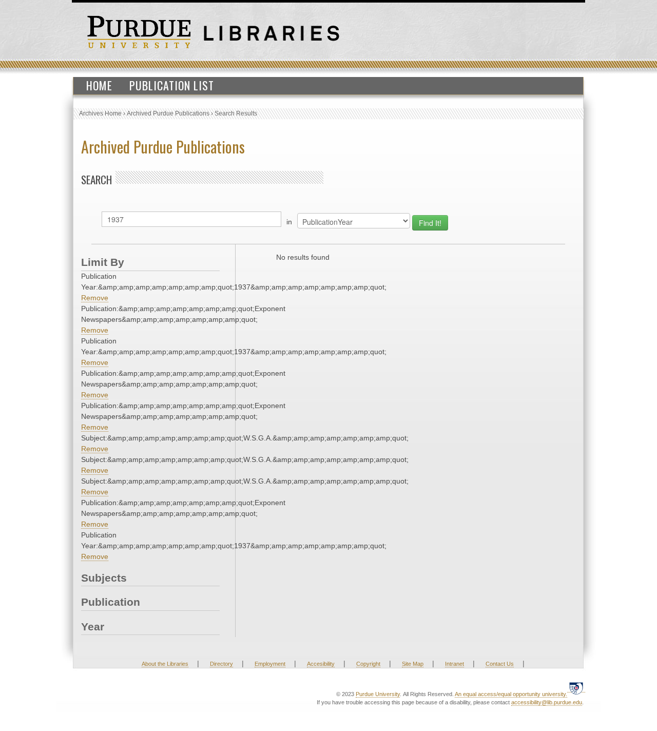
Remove (94, 298)
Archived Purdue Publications (168, 113)
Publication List (171, 85)
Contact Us (500, 664)
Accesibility (321, 664)
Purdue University (378, 694)
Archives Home (100, 113)
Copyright (368, 664)
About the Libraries (165, 664)
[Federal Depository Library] (576, 688)
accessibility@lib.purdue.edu (546, 702)
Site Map (412, 664)
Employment (270, 664)
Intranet (454, 664)
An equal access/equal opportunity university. (511, 694)
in (289, 222)
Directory (221, 664)
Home (99, 85)
